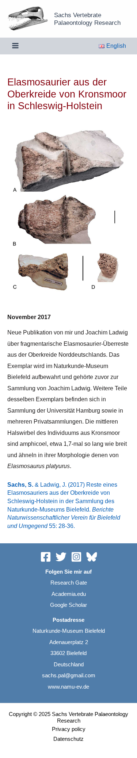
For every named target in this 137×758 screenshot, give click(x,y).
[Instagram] (76, 556)
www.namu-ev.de (68, 687)
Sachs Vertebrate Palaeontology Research (87, 18)
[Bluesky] (91, 556)
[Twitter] (61, 556)
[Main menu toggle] (15, 46)
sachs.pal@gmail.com (68, 675)
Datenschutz (68, 739)
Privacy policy (68, 729)
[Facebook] (45, 556)
